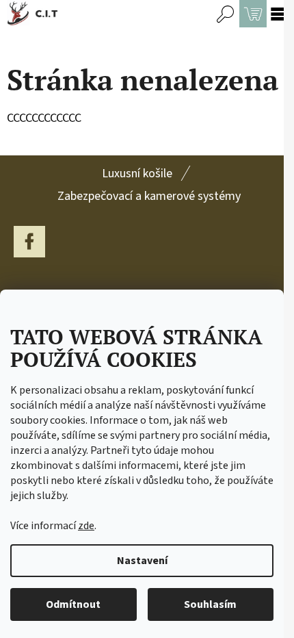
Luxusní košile (137, 173)
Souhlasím (210, 604)
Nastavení (142, 560)
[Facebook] (29, 241)
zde (86, 525)
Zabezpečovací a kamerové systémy (149, 196)
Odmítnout (73, 604)
